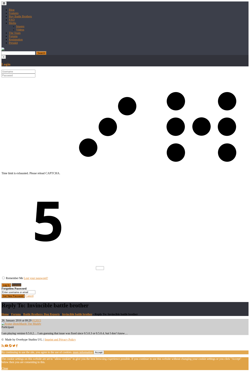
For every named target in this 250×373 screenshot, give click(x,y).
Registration (16, 39)
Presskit (13, 42)
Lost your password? (36, 278)
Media (12, 23)
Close (4, 368)
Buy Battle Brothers (20, 16)
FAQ (12, 19)
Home (5, 314)
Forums (13, 36)
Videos (20, 29)
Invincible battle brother (77, 314)
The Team (14, 32)
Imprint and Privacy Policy (60, 339)
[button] (2, 49)
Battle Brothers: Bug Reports (41, 314)
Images (20, 26)
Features (13, 13)
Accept (98, 352)
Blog (11, 9)
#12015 (36, 320)
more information (83, 352)
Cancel (29, 295)
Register (16, 284)
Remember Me (14, 278)
